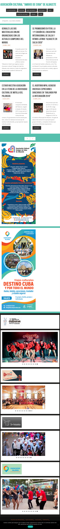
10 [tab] (31, 410)
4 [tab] (28, 364)
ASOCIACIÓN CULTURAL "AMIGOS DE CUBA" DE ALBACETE (28, 4)
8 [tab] (35, 364)
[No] (58, 525)
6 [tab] (31, 364)
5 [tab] (22, 410)
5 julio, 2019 (6, 98)
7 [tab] (33, 364)
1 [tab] (22, 364)
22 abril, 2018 (37, 98)
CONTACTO (46, 520)
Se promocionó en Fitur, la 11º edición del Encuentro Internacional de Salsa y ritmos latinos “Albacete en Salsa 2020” (44, 35)
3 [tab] (26, 364)
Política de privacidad (17, 520)
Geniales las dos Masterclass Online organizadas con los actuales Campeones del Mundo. (13, 35)
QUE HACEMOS (30, 520)
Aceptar (30, 526)
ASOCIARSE (38, 520)
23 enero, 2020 (37, 45)
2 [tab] (24, 364)
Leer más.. (6, 74)
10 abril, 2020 (6, 45)
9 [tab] (37, 364)
